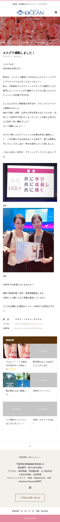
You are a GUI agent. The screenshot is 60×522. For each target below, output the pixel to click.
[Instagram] (30, 487)
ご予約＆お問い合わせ (30, 498)
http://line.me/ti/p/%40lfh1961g (28, 328)
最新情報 (17, 57)
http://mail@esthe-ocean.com (28, 324)
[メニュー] (55, 12)
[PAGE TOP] (30, 446)
